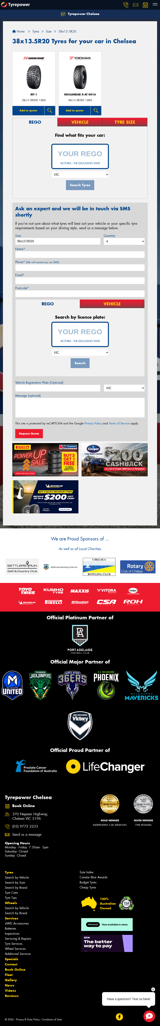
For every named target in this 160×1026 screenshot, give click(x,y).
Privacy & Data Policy (28, 1019)
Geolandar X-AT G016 (80, 94)
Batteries (10, 928)
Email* (19, 275)
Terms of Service (119, 423)
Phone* (37, 262)
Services (11, 918)
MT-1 (33, 94)
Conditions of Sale (52, 1019)
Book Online (15, 969)
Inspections (12, 934)
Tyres (9, 872)
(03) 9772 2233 (25, 826)
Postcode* (22, 288)
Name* (20, 249)
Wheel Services (15, 949)
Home (20, 31)
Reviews (12, 996)
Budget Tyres (88, 882)
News (9, 985)
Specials (11, 959)
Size (18, 236)
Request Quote (29, 433)
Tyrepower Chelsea (83, 14)
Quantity (109, 236)
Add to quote (28, 110)
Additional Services (18, 954)
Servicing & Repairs (18, 939)
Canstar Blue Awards (93, 877)
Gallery (11, 980)
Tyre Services (13, 944)
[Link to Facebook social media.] (119, 1016)
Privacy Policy (93, 423)
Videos (10, 990)
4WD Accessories (17, 923)
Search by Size (15, 883)
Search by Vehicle (17, 877)
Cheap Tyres (88, 887)
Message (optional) (28, 396)
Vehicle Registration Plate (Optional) (39, 383)
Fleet (9, 975)
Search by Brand (16, 888)
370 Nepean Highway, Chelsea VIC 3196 (30, 816)
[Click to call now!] (126, 5)
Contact (11, 964)
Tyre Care (11, 893)
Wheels (11, 903)
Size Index (86, 872)
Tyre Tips (11, 898)
